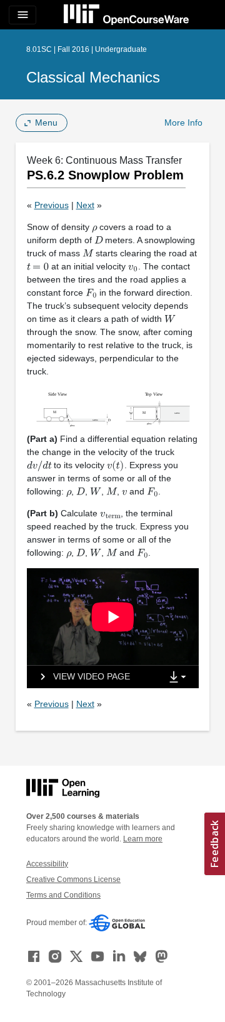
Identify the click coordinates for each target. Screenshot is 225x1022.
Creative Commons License (73, 879)
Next (85, 205)
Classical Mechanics (93, 77)
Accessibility (47, 863)
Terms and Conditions (63, 895)
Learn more (142, 838)
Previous (51, 205)
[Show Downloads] (180, 677)
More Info (183, 123)
